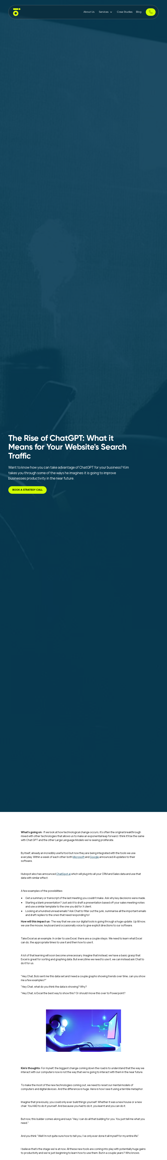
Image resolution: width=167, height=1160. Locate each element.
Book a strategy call (27, 490)
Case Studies (124, 12)
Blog (138, 12)
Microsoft (78, 857)
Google (94, 857)
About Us (89, 12)
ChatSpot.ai (63, 874)
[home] (16, 12)
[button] (105, 12)
